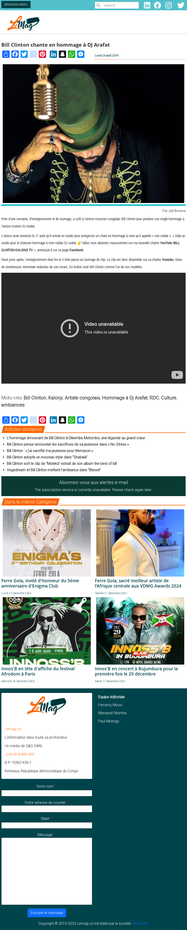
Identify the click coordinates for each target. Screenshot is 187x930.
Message (45, 835)
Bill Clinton (35, 398)
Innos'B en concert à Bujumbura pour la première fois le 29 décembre (136, 671)
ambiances (13, 405)
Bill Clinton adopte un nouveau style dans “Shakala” (47, 457)
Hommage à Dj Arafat (125, 398)
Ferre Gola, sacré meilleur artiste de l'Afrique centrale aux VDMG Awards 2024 (138, 583)
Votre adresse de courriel (45, 802)
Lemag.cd (13, 729)
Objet (45, 818)
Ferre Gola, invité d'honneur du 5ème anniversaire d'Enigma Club (40, 583)
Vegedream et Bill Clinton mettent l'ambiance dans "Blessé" (54, 470)
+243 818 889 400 (19, 754)
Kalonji (55, 398)
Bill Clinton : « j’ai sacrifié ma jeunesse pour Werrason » (50, 451)
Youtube (168, 259)
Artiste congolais (82, 398)
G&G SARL (140, 923)
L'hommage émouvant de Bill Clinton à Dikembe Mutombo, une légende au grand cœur (76, 438)
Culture (168, 398)
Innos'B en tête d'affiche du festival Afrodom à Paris (38, 671)
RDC (154, 398)
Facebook (76, 250)
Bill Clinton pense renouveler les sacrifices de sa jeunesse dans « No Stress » (68, 444)
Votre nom (45, 786)
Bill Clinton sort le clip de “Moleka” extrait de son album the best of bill (62, 463)
